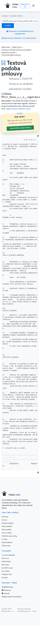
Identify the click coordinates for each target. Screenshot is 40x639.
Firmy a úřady (6, 533)
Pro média (5, 571)
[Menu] (33, 5)
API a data (5, 565)
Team (34, 611)
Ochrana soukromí (24, 609)
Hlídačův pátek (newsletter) (12, 597)
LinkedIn (6, 593)
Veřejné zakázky (7, 523)
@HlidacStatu (8, 587)
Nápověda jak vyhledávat (12, 38)
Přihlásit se (25, 5)
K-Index (5, 539)
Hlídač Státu (5, 47)
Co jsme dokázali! (8, 555)
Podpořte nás (7, 574)
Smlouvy (5, 517)
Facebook (7, 590)
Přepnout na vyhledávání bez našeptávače (21, 32)
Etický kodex (6, 561)
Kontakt (5, 578)
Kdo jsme (5, 558)
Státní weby (6, 546)
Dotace (4, 520)
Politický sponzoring (9, 536)
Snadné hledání (30, 38)
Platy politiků (6, 530)
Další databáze (7, 542)
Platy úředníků (7, 526)
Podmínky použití (23, 611)
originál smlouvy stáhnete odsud (18, 109)
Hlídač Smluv (16, 47)
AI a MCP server (7, 568)
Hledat (8, 26)
